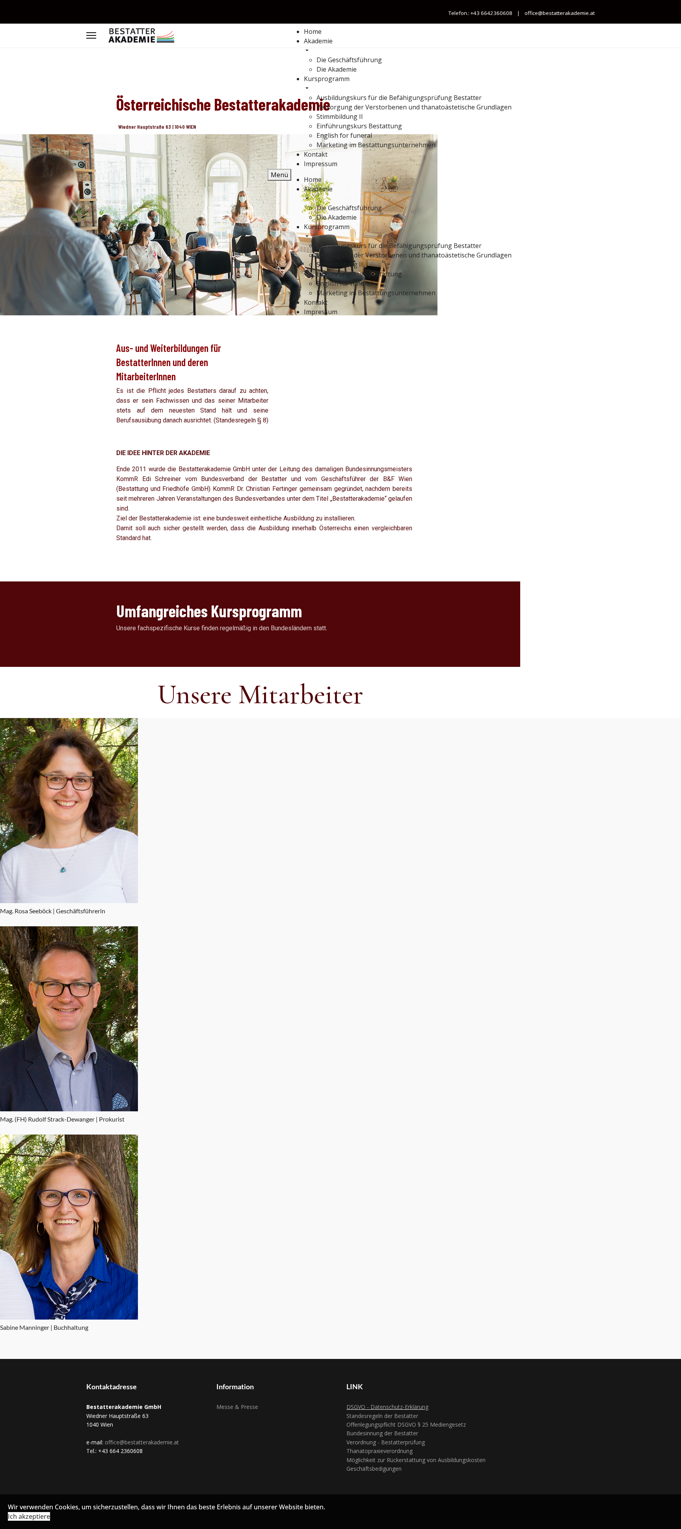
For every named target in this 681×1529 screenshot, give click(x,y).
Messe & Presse (237, 1407)
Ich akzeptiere (29, 1516)
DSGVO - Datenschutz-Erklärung (387, 1407)
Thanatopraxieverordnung (379, 1451)
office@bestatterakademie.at (559, 13)
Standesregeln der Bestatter (382, 1416)
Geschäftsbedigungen (374, 1468)
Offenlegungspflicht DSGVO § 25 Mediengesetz (406, 1424)
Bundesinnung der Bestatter (382, 1433)
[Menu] (91, 35)
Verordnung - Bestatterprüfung (385, 1442)
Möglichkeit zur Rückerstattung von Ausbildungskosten (416, 1460)
